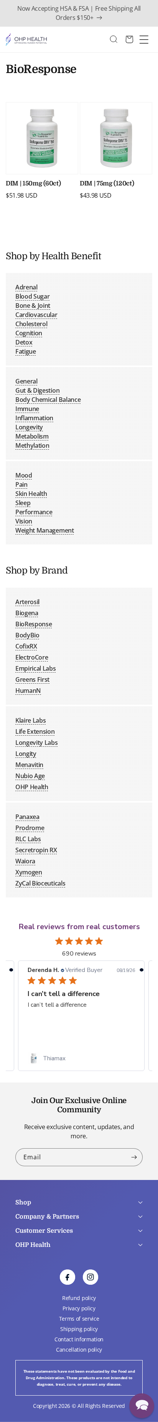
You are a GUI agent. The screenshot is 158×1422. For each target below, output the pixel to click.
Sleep (22, 503)
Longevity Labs (36, 742)
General (26, 381)
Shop (23, 1202)
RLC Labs (28, 839)
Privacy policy (79, 1308)
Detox (23, 342)
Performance (33, 512)
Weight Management (44, 530)
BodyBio (27, 635)
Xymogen (28, 872)
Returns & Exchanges (41, 1277)
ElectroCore (31, 657)
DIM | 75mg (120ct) (107, 183)
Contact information (79, 1339)
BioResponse (33, 624)
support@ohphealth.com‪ (68, 1268)
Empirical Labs (35, 668)
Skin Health (31, 493)
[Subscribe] (133, 1157)
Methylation (32, 445)
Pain (21, 484)
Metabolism (32, 436)
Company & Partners (47, 1216)
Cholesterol (31, 324)
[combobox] (117, 39)
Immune (27, 409)
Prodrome (29, 828)
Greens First (32, 679)
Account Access (34, 1257)
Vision (23, 521)
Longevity (29, 427)
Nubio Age (30, 776)
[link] (81, 1058)
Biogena (26, 613)
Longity (25, 753)
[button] (141, 1405)
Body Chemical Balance (48, 399)
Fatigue (25, 351)
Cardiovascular (36, 314)
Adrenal (26, 287)
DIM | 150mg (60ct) (33, 183)
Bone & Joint (32, 305)
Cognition (28, 333)
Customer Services (44, 1230)
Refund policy (79, 1298)
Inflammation (34, 418)
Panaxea (27, 817)
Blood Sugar (32, 296)
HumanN (28, 690)
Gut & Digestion (37, 390)
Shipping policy (79, 1329)
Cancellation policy (79, 1349)
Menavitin (29, 765)
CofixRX (26, 646)
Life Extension (35, 731)
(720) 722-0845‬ (35, 1283)
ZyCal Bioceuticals (40, 883)
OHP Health (31, 787)
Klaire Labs (30, 720)
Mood (23, 475)
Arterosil (27, 602)
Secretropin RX (36, 850)
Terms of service (79, 1318)
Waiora (25, 861)
